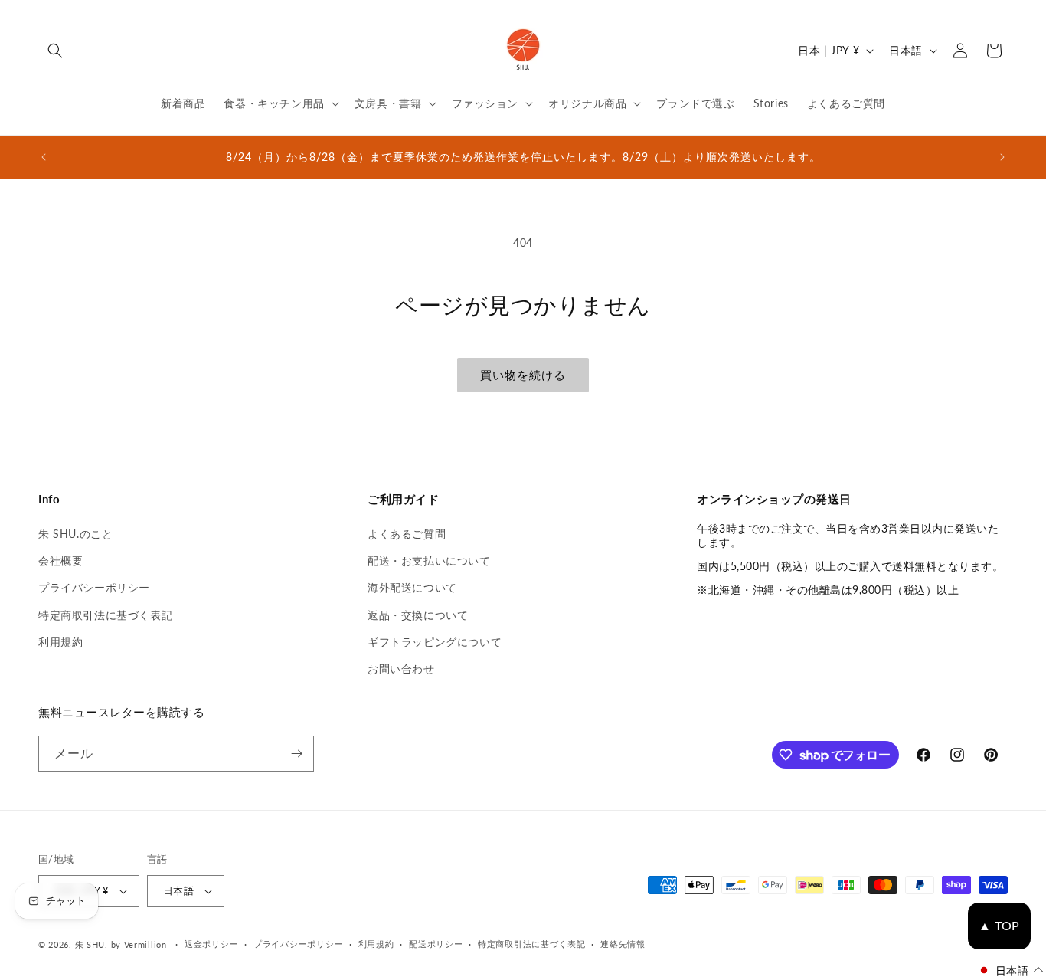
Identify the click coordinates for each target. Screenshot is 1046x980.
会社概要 (60, 560)
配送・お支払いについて (429, 560)
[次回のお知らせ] (1002, 157)
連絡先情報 (623, 944)
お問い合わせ (401, 668)
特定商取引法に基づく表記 (105, 614)
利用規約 (60, 641)
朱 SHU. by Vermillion (121, 944)
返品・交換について (418, 614)
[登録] (296, 754)
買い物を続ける (523, 375)
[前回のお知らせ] (43, 157)
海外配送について (412, 587)
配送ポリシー (436, 944)
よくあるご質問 (407, 533)
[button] (55, 50)
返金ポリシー (211, 944)
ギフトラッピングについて (435, 641)
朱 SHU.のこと (75, 533)
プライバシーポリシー (94, 587)
